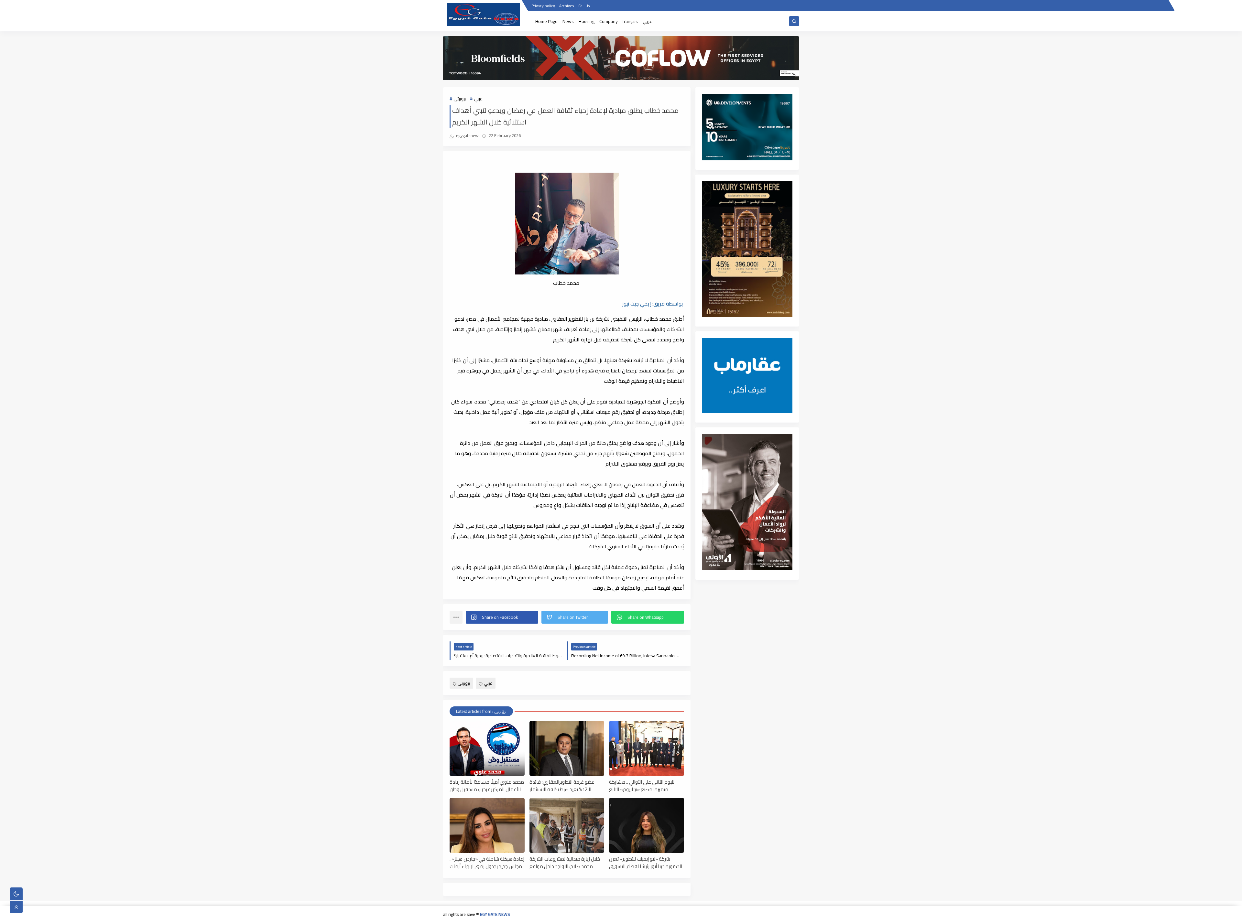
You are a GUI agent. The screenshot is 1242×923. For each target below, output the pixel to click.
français (630, 21)
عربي (647, 21)
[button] (502, 617)
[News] (753, 915)
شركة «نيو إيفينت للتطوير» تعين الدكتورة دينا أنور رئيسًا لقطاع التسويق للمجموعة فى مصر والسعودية (645, 862)
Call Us (584, 5)
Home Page (546, 21)
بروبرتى (459, 98)
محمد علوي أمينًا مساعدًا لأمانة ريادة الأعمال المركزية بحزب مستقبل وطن (487, 785)
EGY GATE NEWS (495, 914)
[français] (784, 915)
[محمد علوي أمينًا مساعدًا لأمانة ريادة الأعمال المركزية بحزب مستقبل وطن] (487, 748)
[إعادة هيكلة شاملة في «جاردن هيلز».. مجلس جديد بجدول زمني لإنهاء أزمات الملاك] (487, 825)
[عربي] (794, 915)
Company (608, 21)
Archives (566, 5)
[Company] (773, 915)
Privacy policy (543, 5)
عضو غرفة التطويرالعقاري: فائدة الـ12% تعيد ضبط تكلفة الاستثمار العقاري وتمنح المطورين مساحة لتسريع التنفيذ (561, 785)
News (568, 21)
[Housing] (763, 915)
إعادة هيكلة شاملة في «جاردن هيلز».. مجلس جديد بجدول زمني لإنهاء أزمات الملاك (487, 862)
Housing (586, 21)
